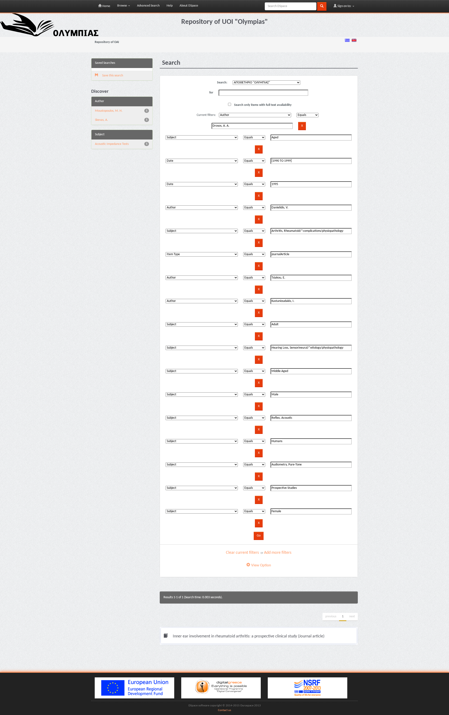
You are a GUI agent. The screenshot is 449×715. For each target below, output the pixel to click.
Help (170, 5)
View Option (260, 565)
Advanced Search (148, 5)
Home (105, 6)
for (211, 92)
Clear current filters (242, 553)
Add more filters (277, 553)
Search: (222, 82)
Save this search (112, 75)
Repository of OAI (107, 42)
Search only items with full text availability (262, 105)
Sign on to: (344, 6)
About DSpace (189, 5)
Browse (122, 5)
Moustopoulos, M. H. (109, 111)
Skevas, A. (101, 120)
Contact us (224, 710)
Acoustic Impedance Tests (112, 144)
